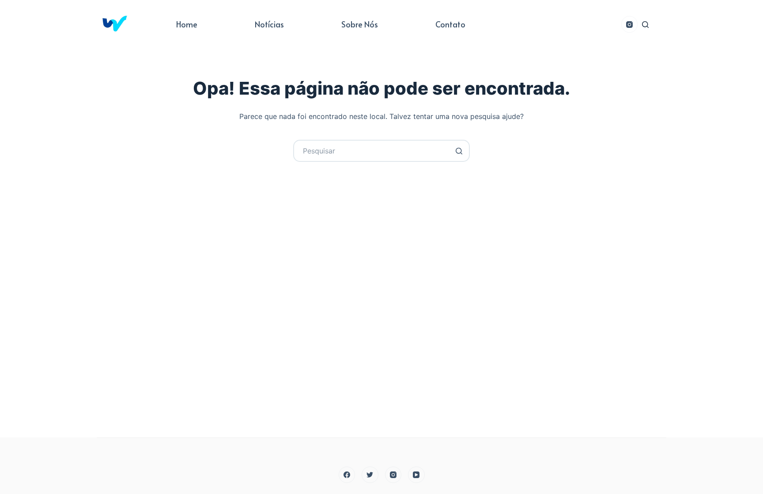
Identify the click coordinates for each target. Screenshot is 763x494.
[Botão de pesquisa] (459, 151)
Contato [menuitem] (450, 24)
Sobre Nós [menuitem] (359, 24)
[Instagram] (629, 24)
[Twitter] (370, 475)
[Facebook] (347, 475)
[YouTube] (416, 475)
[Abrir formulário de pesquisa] (645, 24)
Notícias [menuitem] (269, 24)
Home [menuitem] (186, 24)
